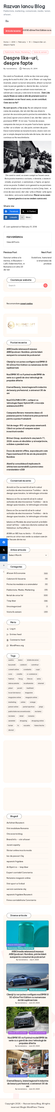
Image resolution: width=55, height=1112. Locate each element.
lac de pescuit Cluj (15, 856)
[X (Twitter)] (4, 550)
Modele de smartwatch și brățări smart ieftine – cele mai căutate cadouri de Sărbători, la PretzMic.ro (27, 525)
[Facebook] (4, 542)
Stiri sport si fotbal (16, 883)
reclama (38, 711)
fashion (11, 679)
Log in (13, 628)
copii (38, 670)
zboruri (11, 730)
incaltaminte (28, 683)
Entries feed (15, 634)
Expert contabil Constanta (20, 872)
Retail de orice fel (15, 595)
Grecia (29, 679)
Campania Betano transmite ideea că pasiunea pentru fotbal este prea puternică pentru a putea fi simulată (27, 415)
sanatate (11, 721)
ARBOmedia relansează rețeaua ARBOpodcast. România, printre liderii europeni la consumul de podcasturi (24, 352)
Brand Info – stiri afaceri (18, 839)
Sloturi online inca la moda (19, 850)
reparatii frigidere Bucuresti (19, 894)
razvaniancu (15, 236)
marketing (12, 702)
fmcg (21, 679)
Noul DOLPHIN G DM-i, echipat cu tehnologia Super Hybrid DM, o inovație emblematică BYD (25, 403)
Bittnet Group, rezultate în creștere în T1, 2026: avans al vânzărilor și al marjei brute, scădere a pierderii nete (27, 441)
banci (20, 660)
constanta (27, 670)
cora (10, 674)
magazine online (14, 697)
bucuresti (12, 665)
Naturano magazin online (19, 878)
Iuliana (10, 522)
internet (41, 683)
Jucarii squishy (13, 845)
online (23, 702)
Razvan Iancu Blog (24, 6)
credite (19, 674)
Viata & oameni (40, 52)
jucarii (19, 688)
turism (10, 726)
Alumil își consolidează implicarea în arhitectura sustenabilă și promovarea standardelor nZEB (25, 466)
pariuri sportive (28, 707)
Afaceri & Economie (16, 573)
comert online (13, 670)
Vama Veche (39, 726)
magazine (29, 693)
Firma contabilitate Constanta (21, 900)
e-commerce (32, 674)
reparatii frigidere (15, 861)
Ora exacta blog (14, 833)
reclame (11, 716)
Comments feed (17, 639)
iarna (39, 679)
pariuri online (13, 707)
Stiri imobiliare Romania (18, 828)
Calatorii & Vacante (16, 578)
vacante (26, 726)
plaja (41, 707)
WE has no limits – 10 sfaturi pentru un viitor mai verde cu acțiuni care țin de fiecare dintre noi (27, 536)
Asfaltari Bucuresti (15, 822)
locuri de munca (14, 693)
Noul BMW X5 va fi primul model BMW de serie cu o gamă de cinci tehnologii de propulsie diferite (26, 377)
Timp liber (11, 600)
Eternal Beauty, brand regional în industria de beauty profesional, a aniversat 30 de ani (27, 390)
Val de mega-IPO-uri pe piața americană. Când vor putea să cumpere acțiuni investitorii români (26, 428)
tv (18, 726)
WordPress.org (17, 645)
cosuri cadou (26, 303)
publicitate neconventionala (19, 711)
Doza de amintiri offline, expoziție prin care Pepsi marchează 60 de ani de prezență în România (27, 453)
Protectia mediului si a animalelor (22, 584)
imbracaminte (13, 683)
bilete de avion (33, 660)
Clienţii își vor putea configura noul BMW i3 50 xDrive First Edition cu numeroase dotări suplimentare (27, 364)
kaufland (30, 688)
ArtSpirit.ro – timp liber (17, 867)
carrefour (35, 665)
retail (21, 716)
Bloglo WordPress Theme (32, 1107)
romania (31, 716)
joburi (10, 688)
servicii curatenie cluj (16, 889)
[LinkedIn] (4, 557)
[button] (13, 242)
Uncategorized (14, 606)
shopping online (38, 721)
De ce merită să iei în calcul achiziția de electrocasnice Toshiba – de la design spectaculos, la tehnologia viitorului (27, 490)
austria (11, 660)
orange (32, 702)
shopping (23, 721)
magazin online (31, 697)
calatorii (23, 665)
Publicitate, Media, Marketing (17, 52)
